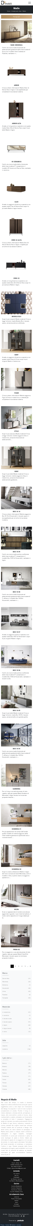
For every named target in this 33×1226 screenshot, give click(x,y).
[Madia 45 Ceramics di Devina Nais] (16, 148)
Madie (24, 11)
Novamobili (16, 988)
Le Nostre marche (16, 1179)
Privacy (2, 1225)
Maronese (16, 982)
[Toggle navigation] (29, 3)
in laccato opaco (16, 1022)
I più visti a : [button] (7, 1058)
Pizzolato (16, 995)
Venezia (16, 1086)
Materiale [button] (6, 1007)
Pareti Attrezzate (16, 1199)
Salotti (16, 1200)
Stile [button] (4, 1040)
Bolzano (16, 1066)
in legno (16, 1025)
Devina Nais (16, 978)
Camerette (16, 1206)
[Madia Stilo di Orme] (16, 417)
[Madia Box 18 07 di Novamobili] (16, 618)
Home (8, 11)
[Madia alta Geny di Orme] (16, 341)
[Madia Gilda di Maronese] (16, 895)
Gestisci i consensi (16, 1225)
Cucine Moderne (16, 1186)
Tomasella (16, 998)
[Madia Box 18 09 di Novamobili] (16, 538)
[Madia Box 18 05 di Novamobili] (16, 696)
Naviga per (16, 17)
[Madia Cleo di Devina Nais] (16, 188)
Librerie (16, 1197)
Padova (16, 1073)
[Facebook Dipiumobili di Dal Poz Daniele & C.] (21, 1216)
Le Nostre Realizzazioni (16, 1181)
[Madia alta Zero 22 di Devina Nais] (16, 226)
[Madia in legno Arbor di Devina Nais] (16, 71)
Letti (16, 1202)
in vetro (16, 1031)
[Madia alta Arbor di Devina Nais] (16, 109)
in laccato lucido (16, 1018)
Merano (16, 1070)
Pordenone (16, 1076)
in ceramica (16, 1015)
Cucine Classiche (16, 1188)
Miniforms (16, 985)
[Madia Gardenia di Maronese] (16, 775)
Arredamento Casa (16, 11)
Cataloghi (16, 1177)
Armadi (16, 1204)
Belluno (16, 1063)
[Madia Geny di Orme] (16, 457)
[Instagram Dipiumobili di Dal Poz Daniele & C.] (23, 1216)
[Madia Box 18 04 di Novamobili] (16, 735)
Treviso (16, 1083)
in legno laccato (16, 1028)
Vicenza (16, 1089)
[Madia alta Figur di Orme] (16, 379)
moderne (16, 1049)
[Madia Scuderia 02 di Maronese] (16, 855)
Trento (16, 1079)
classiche (16, 1046)
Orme (16, 991)
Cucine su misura (16, 1190)
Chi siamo (16, 1173)
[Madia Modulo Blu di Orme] (16, 302)
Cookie (7, 1225)
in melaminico (16, 1012)
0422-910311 (18, 1166)
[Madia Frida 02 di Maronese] (16, 935)
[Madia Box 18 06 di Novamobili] (16, 656)
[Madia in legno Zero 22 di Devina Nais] (16, 264)
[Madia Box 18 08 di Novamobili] (16, 578)
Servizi (17, 1175)
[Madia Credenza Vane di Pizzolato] (16, 31)
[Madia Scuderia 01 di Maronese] (16, 815)
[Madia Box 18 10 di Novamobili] (16, 498)
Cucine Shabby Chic (16, 1191)
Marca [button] (4, 973)
